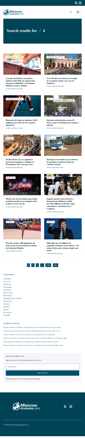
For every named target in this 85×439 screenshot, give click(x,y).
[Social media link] (75, 3)
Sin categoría (7, 312)
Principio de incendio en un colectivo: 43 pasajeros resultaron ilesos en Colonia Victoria (62, 162)
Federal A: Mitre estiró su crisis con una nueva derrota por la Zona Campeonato (29, 334)
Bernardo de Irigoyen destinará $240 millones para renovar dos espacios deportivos (21, 122)
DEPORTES (10, 221)
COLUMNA (7, 279)
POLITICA (10, 138)
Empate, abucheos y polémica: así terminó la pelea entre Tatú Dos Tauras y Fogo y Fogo (32, 327)
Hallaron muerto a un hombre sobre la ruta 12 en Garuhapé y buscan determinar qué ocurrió (33, 345)
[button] (71, 12)
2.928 (48, 265)
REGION (6, 307)
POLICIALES (51, 138)
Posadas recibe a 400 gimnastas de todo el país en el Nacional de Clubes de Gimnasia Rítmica (21, 245)
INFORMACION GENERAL (15, 57)
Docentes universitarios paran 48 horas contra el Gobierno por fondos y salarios (63, 122)
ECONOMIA (7, 287)
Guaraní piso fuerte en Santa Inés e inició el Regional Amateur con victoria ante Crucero (31, 331)
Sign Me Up (42, 373)
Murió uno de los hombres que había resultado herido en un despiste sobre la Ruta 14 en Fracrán (21, 201)
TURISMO (6, 315)
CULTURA (7, 281)
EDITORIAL (7, 290)
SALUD (5, 309)
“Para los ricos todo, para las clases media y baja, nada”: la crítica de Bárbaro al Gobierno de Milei (35, 338)
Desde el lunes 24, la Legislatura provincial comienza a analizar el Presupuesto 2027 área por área (20, 162)
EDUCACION (51, 99)
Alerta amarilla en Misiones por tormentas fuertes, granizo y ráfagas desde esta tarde (30, 342)
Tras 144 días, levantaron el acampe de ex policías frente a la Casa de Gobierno (62, 80)
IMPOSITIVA (7, 295)
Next (55, 265)
